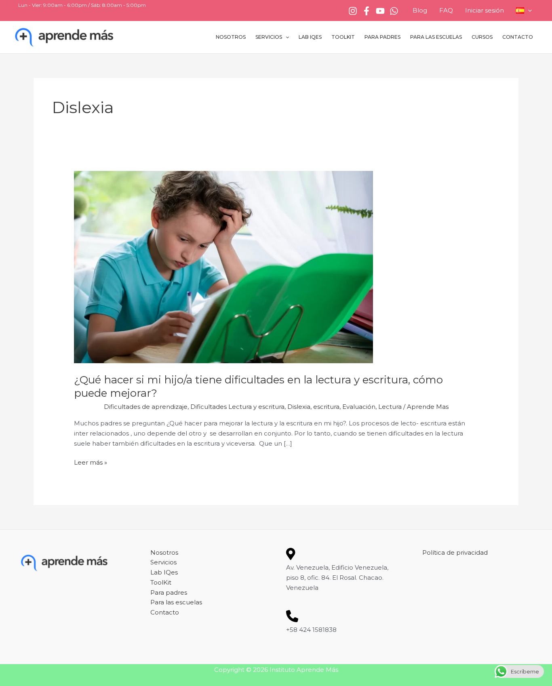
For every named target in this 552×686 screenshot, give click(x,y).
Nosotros (231, 37)
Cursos (482, 37)
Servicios (268, 37)
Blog (420, 10)
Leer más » (90, 462)
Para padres (382, 37)
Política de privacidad (455, 552)
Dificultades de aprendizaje (146, 406)
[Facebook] (366, 10)
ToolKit (343, 37)
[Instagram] (352, 10)
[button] (528, 10)
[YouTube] (380, 10)
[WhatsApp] (394, 10)
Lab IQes (310, 37)
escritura (326, 406)
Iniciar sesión (484, 10)
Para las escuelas (436, 37)
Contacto (517, 37)
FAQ (446, 10)
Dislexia (298, 406)
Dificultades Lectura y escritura (237, 406)
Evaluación (358, 406)
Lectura (390, 406)
